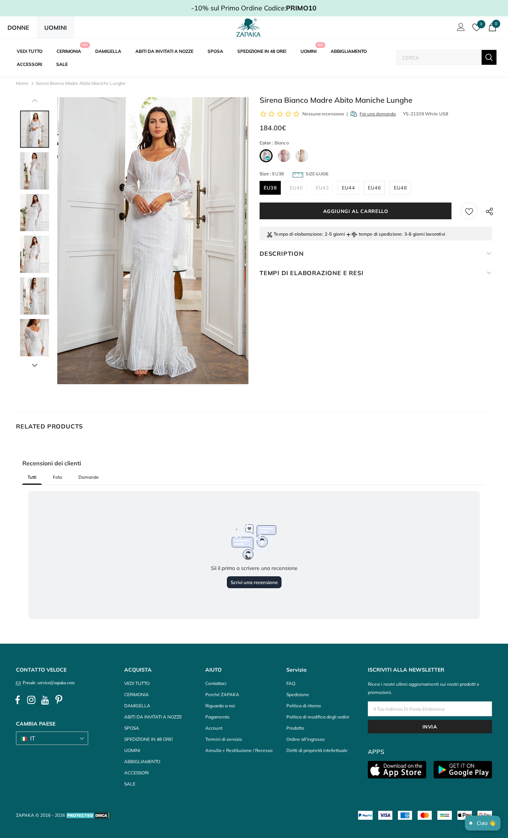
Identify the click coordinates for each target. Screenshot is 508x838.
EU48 (400, 188)
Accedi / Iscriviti (459, 29)
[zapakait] (248, 27)
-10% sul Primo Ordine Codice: (253, 8)
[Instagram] (31, 700)
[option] (152, 240)
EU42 (322, 188)
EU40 (296, 188)
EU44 (348, 188)
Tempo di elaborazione (298, 234)
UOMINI (55, 27)
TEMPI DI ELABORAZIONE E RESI (311, 273)
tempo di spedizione (380, 234)
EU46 (374, 188)
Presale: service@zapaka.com (47, 683)
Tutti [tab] (32, 477)
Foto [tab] (57, 477)
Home (22, 83)
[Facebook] (17, 700)
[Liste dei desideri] (469, 211)
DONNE (18, 27)
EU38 (270, 188)
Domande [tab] (88, 477)
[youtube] (45, 700)
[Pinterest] (58, 700)
